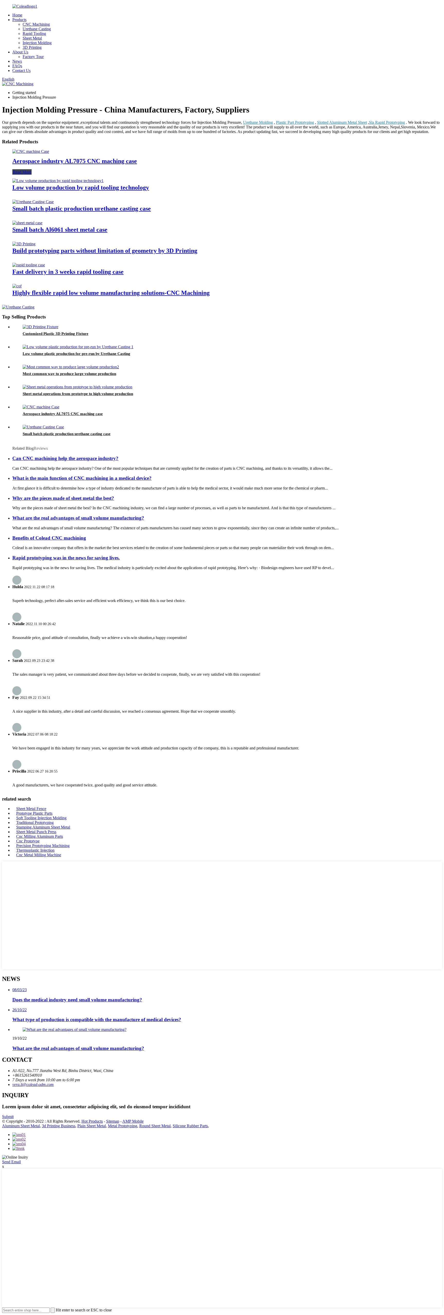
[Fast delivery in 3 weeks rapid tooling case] (28, 265)
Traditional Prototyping (35, 822)
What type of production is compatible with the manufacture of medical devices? (96, 1019)
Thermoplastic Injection (35, 850)
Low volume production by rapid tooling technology (80, 187)
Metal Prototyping (122, 1126)
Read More (22, 172)
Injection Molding (37, 43)
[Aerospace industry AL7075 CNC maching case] (30, 151)
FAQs (17, 66)
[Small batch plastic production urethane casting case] (33, 202)
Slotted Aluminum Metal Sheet (342, 122)
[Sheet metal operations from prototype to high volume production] (77, 387)
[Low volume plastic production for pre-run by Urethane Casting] (78, 347)
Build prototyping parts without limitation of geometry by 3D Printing (104, 250)
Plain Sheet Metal (91, 1126)
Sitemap (112, 1121)
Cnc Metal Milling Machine (38, 855)
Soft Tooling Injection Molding (41, 818)
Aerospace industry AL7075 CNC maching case (74, 161)
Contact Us (21, 70)
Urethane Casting (37, 29)
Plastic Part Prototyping (295, 122)
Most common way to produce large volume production (69, 374)
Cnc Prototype (28, 841)
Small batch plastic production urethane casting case (81, 208)
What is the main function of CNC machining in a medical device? (82, 478)
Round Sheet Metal (155, 1126)
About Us (20, 52)
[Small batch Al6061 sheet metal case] (27, 223)
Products (19, 19)
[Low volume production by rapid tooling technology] (58, 181)
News (17, 61)
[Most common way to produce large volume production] (71, 367)
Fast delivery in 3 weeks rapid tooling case (68, 271)
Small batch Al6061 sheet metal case (59, 229)
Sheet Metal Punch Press (36, 832)
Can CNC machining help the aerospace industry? (65, 458)
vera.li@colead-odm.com (33, 1084)
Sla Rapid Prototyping (387, 122)
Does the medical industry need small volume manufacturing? (77, 999)
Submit (8, 1116)
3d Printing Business (58, 1126)
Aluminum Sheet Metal (21, 1126)
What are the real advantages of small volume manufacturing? (78, 518)
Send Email (11, 1162)
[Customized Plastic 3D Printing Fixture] (40, 327)
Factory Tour (33, 56)
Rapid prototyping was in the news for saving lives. (66, 557)
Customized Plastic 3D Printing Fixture (55, 334)
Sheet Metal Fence (31, 808)
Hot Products (92, 1121)
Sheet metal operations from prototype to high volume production (78, 394)
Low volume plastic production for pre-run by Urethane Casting (76, 354)
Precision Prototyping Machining (43, 845)
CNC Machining (36, 24)
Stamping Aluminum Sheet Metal (43, 827)
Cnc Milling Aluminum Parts (39, 836)
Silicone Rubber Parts (190, 1126)
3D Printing (32, 47)
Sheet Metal (32, 38)
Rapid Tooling (34, 33)
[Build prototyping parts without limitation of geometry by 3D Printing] (23, 244)
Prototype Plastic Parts (34, 813)
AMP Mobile (133, 1121)
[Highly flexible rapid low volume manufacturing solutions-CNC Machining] (17, 286)
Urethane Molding (258, 122)
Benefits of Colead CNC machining (49, 538)
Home (17, 15)
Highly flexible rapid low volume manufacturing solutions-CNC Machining (111, 292)
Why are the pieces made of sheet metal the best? (63, 498)
